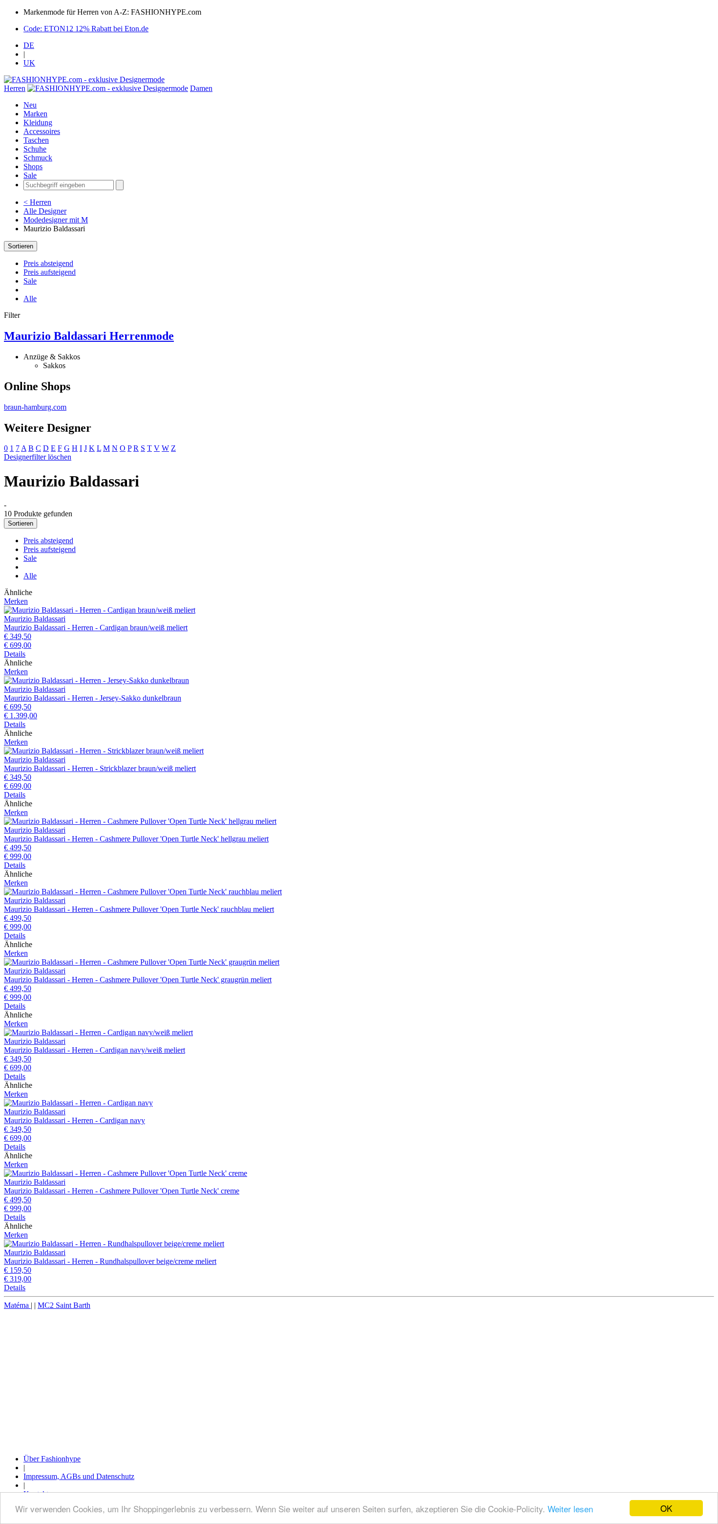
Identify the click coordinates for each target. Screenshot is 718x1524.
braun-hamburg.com (35, 407)
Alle (30, 298)
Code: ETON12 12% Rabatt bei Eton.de (85, 28)
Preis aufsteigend (49, 272)
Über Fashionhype (52, 1459)
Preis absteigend (48, 263)
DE (28, 45)
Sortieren (20, 246)
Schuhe (34, 149)
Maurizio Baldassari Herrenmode (89, 336)
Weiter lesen (570, 1508)
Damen (201, 88)
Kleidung (37, 122)
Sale (30, 175)
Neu (30, 105)
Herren (14, 88)
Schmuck (37, 158)
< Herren (37, 202)
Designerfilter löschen (37, 457)
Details (14, 654)
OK (666, 1508)
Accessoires (41, 131)
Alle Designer (44, 211)
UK (29, 63)
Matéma (17, 1305)
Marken (35, 114)
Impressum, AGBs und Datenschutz (78, 1476)
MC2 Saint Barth (64, 1305)
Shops (32, 166)
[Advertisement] (297, 1378)
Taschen (36, 140)
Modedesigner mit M (55, 220)
